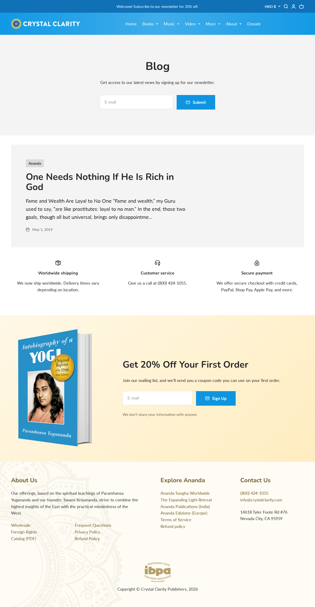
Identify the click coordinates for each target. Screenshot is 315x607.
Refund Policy (87, 538)
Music (169, 23)
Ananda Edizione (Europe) (183, 512)
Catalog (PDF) (23, 538)
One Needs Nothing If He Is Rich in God (100, 182)
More (211, 23)
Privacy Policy (87, 531)
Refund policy (172, 526)
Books (148, 23)
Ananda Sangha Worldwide (185, 493)
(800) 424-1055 (254, 493)
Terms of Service (175, 519)
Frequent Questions (93, 525)
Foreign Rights (24, 531)
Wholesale (20, 525)
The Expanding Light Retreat (186, 499)
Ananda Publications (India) (185, 506)
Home (131, 23)
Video (190, 23)
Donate (254, 23)
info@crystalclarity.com (261, 499)
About (231, 23)
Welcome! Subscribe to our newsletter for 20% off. (157, 6)
